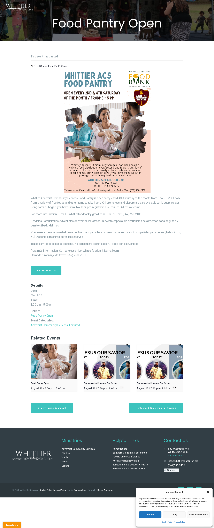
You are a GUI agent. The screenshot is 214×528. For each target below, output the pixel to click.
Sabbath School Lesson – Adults (130, 464)
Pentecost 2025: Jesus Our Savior (100, 383)
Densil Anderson (105, 490)
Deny (174, 514)
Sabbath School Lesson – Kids (129, 468)
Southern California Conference (130, 452)
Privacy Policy (179, 522)
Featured (74, 325)
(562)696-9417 (176, 465)
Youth (65, 457)
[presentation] (54, 361)
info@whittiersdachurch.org (183, 460)
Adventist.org (120, 448)
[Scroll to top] (205, 521)
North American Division (126, 460)
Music (65, 461)
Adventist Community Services (49, 325)
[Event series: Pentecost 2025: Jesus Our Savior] (122, 387)
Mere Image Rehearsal (53, 408)
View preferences (198, 514)
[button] (208, 492)
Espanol (66, 465)
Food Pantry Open (42, 315)
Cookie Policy (167, 522)
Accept (150, 514)
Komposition (80, 490)
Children (66, 453)
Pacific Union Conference (126, 456)
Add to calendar (44, 271)
